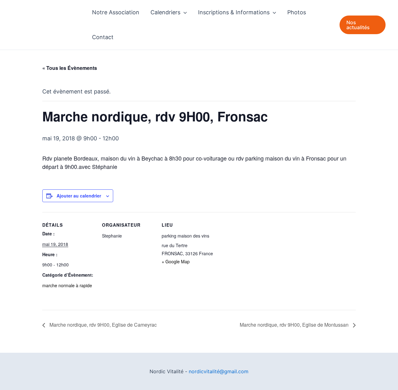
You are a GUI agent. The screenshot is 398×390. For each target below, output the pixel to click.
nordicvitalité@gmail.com (218, 371)
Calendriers (165, 12)
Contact (102, 37)
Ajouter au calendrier (79, 196)
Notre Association (115, 12)
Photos (296, 12)
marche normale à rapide (67, 285)
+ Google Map (176, 261)
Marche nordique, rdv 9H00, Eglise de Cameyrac (102, 324)
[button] (183, 12)
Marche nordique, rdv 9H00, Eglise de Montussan (295, 324)
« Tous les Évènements (69, 67)
